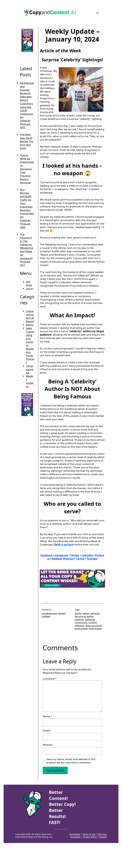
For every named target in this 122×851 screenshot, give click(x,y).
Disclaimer (75, 834)
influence (79, 625)
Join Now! (29, 283)
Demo (29, 324)
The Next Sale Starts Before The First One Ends (26, 141)
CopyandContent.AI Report (30, 316)
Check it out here (63, 544)
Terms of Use (89, 834)
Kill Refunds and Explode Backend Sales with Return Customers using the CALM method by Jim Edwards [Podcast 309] (27, 105)
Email (47, 730)
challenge (90, 619)
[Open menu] (97, 13)
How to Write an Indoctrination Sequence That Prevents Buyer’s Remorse (27, 168)
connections (81, 622)
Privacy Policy (89, 836)
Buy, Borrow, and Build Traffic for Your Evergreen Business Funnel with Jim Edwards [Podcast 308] (27, 208)
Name (47, 716)
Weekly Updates (29, 381)
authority (95, 613)
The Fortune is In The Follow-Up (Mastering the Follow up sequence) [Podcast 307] (26, 250)
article (78, 613)
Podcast (69, 558)
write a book (95, 628)
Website (47, 744)
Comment (50, 678)
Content (92, 622)
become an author (84, 616)
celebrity (79, 619)
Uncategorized (29, 369)
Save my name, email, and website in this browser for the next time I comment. (70, 760)
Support (103, 836)
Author (85, 613)
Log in (29, 288)
